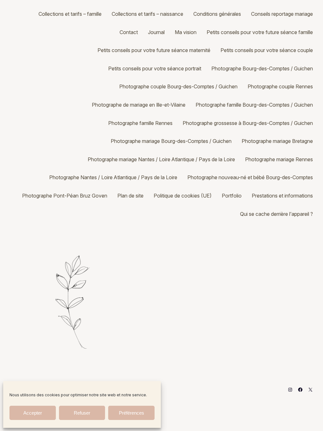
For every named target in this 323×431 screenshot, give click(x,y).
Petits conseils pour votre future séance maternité (153, 50)
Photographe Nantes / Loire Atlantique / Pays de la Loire (113, 177)
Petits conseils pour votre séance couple (266, 50)
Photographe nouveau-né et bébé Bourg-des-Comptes (250, 177)
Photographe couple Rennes (280, 86)
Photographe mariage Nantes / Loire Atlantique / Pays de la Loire (161, 159)
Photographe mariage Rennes (279, 159)
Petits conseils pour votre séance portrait (154, 68)
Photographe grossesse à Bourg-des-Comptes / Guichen (248, 123)
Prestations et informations (282, 195)
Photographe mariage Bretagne (277, 141)
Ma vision (186, 32)
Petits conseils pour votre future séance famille (260, 32)
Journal (156, 32)
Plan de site (130, 195)
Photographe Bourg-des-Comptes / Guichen (262, 68)
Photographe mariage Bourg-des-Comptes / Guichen (171, 141)
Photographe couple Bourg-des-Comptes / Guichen (178, 86)
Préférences (131, 413)
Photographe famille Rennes (140, 123)
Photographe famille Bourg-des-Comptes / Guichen (254, 105)
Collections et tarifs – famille (70, 14)
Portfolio (232, 195)
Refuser (82, 413)
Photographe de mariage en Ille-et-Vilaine (138, 105)
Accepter (32, 413)
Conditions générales (217, 14)
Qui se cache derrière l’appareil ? (276, 214)
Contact (129, 32)
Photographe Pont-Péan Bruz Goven (64, 195)
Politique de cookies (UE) (183, 195)
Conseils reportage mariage (282, 14)
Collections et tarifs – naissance (147, 14)
